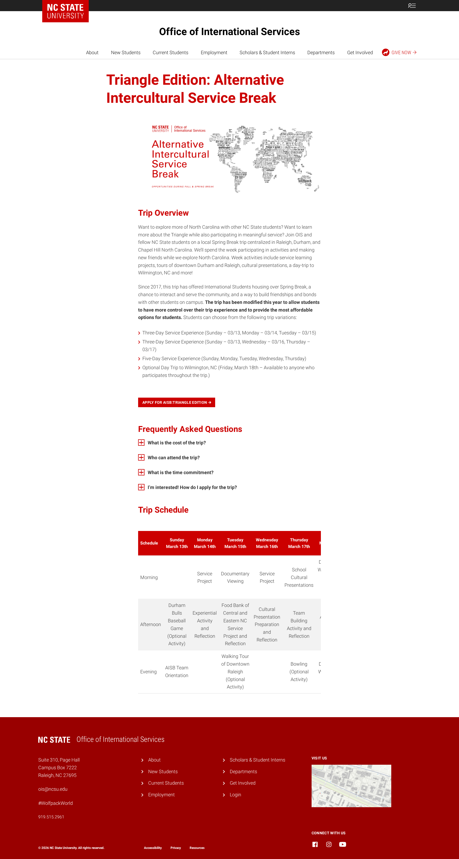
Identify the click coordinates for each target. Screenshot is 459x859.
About (92, 52)
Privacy (176, 848)
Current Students (170, 52)
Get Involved (360, 52)
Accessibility (153, 848)
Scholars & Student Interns (267, 52)
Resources (197, 848)
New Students (126, 52)
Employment (214, 52)
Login (235, 794)
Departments (321, 52)
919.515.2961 (51, 816)
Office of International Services (229, 31)
